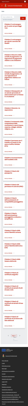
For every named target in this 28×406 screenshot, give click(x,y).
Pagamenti (4, 384)
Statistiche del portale (7, 379)
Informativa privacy (6, 366)
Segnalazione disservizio (7, 389)
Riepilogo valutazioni (6, 387)
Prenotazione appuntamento (8, 376)
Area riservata (5, 360)
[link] (10, 33)
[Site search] (25, 6)
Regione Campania (5, 1)
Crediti (3, 363)
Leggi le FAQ (4, 382)
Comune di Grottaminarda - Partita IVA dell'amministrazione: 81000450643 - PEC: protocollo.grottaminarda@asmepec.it (11, 397)
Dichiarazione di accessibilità (8, 371)
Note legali (4, 368)
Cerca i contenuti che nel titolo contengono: (8, 18)
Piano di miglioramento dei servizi (9, 392)
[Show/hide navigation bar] (2, 6)
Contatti (3, 374)
